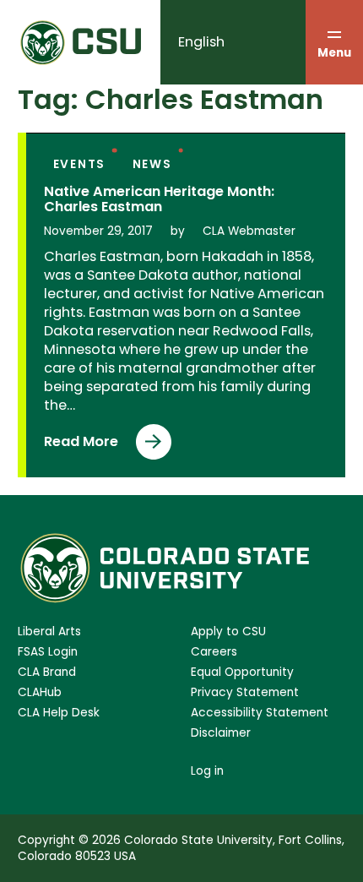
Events (79, 164)
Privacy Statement (245, 692)
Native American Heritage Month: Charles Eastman (159, 199)
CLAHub (40, 692)
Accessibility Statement (259, 713)
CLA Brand (47, 672)
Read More (81, 446)
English (201, 42)
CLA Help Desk (59, 713)
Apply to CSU (228, 631)
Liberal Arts (49, 631)
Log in (207, 771)
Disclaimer (221, 733)
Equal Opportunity (242, 672)
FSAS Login (48, 652)
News (152, 164)
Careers (214, 652)
